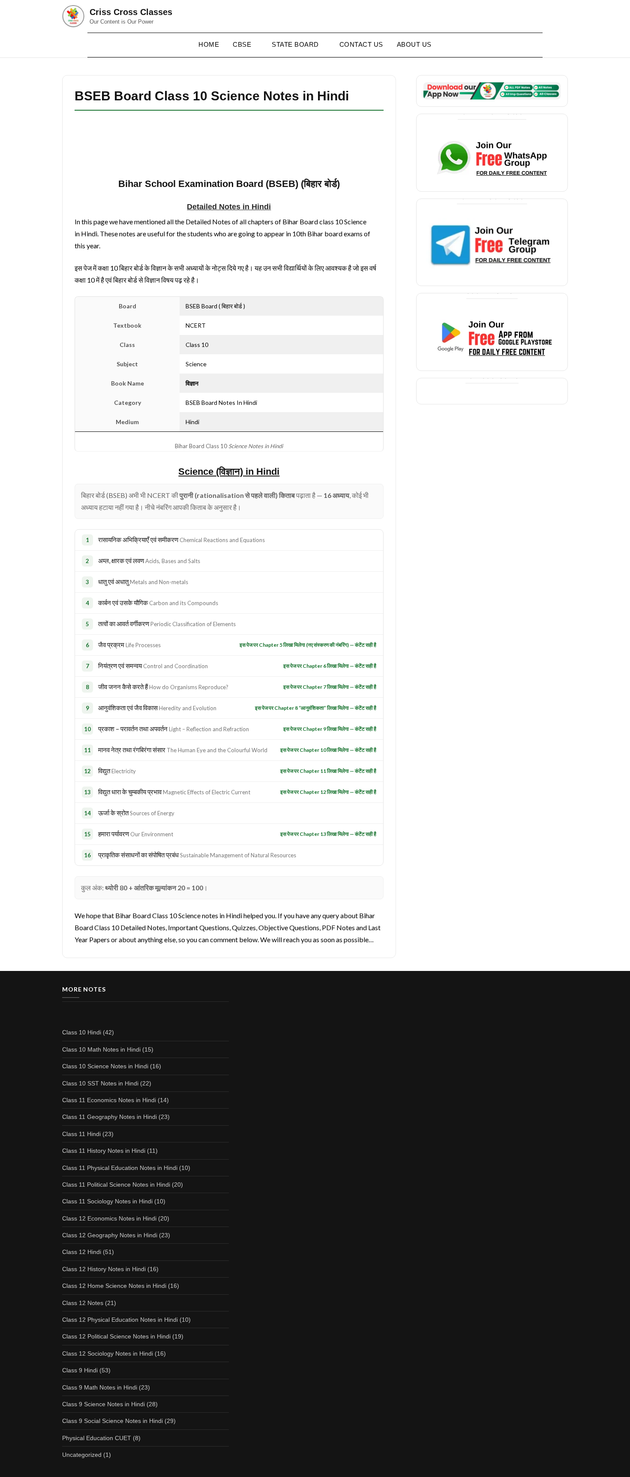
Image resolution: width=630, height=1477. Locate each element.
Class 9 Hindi (80, 1370)
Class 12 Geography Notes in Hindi (109, 1235)
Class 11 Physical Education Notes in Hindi (119, 1167)
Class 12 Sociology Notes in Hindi (107, 1353)
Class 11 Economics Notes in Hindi (109, 1100)
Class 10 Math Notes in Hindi (101, 1049)
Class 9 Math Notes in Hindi (99, 1387)
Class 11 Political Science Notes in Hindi (116, 1184)
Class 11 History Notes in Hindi (103, 1150)
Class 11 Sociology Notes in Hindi (107, 1201)
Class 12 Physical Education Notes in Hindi (120, 1319)
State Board (295, 44)
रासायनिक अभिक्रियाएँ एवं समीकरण (181, 539)
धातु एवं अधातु (143, 581)
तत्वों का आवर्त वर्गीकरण (167, 623)
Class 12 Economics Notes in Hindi (109, 1218)
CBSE (242, 44)
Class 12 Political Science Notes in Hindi (116, 1336)
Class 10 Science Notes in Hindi (105, 1066)
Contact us (361, 44)
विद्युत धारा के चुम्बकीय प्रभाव (174, 792)
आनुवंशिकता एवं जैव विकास (157, 707)
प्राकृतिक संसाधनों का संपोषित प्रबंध (197, 855)
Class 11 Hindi (81, 1133)
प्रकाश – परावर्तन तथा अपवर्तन (173, 728)
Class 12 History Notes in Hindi (104, 1269)
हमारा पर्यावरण (135, 834)
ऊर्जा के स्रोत (136, 813)
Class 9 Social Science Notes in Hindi (112, 1420)
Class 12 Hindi (81, 1251)
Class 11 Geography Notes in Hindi (109, 1116)
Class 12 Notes (82, 1302)
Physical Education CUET (96, 1438)
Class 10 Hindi (81, 1032)
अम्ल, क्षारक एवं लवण (149, 560)
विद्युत (117, 771)
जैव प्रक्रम (129, 644)
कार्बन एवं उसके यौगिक (158, 602)
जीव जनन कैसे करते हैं (163, 686)
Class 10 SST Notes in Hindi (100, 1083)
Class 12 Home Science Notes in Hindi (114, 1285)
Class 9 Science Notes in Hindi (103, 1404)
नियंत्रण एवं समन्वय (153, 665)
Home (208, 44)
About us (414, 44)
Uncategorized (82, 1454)
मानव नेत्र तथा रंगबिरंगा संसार (182, 750)
